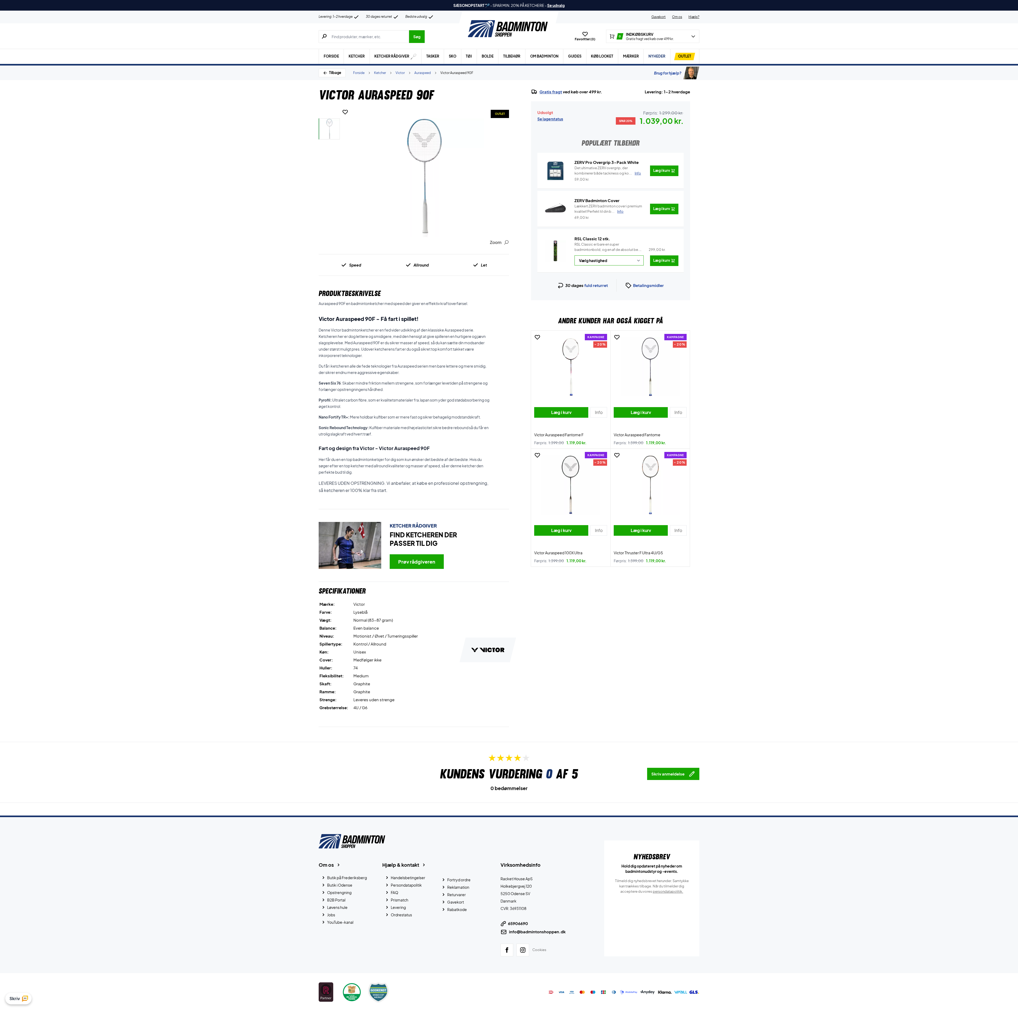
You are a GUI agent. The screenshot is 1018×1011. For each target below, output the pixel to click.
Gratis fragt (550, 92)
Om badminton (544, 56)
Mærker (631, 56)
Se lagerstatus (550, 118)
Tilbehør (511, 56)
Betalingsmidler (648, 285)
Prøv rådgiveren (416, 562)
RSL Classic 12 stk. (592, 238)
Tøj (469, 56)
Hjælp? (693, 17)
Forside (331, 56)
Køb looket (602, 56)
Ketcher (357, 56)
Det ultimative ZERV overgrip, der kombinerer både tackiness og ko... (607, 170)
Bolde (488, 56)
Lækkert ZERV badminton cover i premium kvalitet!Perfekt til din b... (608, 208)
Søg (416, 36)
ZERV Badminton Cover (597, 200)
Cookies (539, 949)
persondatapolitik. (668, 891)
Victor (400, 73)
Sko (452, 56)
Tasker (432, 56)
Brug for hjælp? (667, 73)
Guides (574, 56)
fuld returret (596, 285)
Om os (677, 17)
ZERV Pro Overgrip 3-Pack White (606, 162)
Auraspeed (422, 73)
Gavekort (658, 17)
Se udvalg (556, 5)
